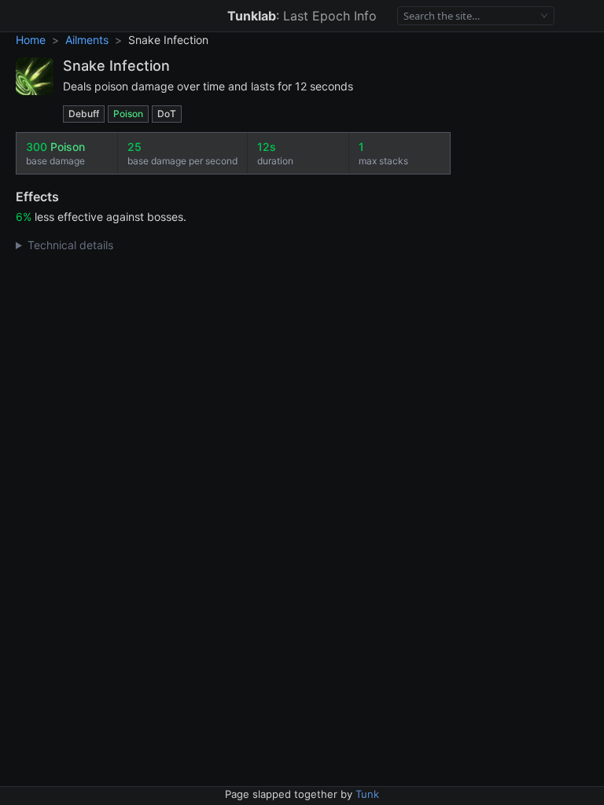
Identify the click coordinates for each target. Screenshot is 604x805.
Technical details (70, 245)
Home (31, 39)
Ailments (87, 39)
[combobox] (469, 16)
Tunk (367, 794)
